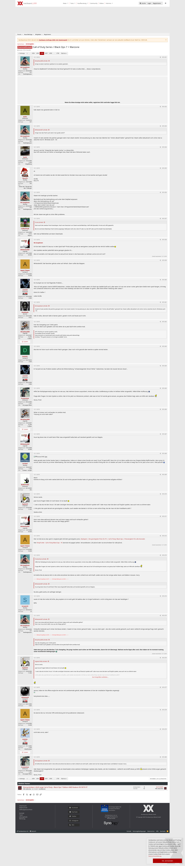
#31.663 (164, 346)
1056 (42, 53)
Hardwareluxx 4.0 (23, 831)
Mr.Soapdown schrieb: (41, 306)
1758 (57, 53)
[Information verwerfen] (165, 40)
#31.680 (164, 757)
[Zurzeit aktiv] (25, 483)
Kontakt (21, 813)
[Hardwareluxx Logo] (27, 3)
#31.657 (164, 218)
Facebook (75, 807)
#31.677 (164, 687)
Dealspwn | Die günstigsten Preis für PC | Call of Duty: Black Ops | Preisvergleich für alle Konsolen (113, 539)
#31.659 (164, 260)
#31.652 (164, 106)
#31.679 (164, 729)
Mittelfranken (28, 749)
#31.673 (164, 555)
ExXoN (21, 50)
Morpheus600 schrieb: (41, 61)
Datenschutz (23, 807)
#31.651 (164, 57)
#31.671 (164, 516)
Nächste (63, 53)
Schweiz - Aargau (27, 470)
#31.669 (164, 474)
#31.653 (164, 126)
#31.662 (164, 321)
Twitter (74, 816)
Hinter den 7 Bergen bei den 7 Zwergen (25, 187)
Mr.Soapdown (38, 243)
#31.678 (164, 710)
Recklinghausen (27, 74)
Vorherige (22, 53)
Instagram (75, 820)
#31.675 (164, 615)
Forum (19, 34)
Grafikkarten (42, 789)
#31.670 (164, 494)
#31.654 (164, 147)
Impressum (23, 806)
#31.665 (164, 388)
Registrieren (47, 34)
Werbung (22, 819)
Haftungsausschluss (25, 809)
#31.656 (164, 192)
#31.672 (164, 536)
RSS (73, 825)
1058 (50, 53)
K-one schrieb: (39, 222)
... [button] (29, 53)
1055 (37, 53)
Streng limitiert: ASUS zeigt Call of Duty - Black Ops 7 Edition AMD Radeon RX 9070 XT (55, 787)
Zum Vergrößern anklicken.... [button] (100, 677)
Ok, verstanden (167, 861)
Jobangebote (23, 817)
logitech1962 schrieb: (41, 661)
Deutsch (33, 831)
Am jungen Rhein (27, 405)
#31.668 (164, 453)
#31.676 (164, 657)
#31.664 (164, 366)
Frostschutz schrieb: (40, 559)
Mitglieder (38, 34)
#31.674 (164, 596)
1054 (33, 53)
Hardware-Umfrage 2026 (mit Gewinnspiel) (53, 40)
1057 (46, 53)
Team (21, 815)
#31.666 (164, 409)
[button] (68, 3)
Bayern (30, 235)
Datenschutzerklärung (154, 856)
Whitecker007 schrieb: (41, 130)
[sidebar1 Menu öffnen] (165, 3)
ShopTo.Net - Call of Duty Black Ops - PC (50, 543)
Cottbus (30, 338)
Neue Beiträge (28, 34)
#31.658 (164, 239)
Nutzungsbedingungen (139, 831)
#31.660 (164, 279)
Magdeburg (28, 164)
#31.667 (164, 434)
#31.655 (164, 168)
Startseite (162, 831)
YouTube (74, 812)
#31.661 (164, 302)
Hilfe (157, 831)
